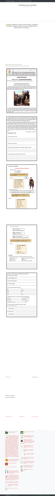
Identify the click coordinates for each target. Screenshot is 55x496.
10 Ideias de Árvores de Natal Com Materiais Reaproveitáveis (13, 432)
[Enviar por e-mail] (32, 377)
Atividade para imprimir (10, 1)
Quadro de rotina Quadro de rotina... (13, 488)
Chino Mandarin (43, 495)
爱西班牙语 (48, 495)
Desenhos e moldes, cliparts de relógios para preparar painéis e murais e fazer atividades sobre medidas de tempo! (13, 460)
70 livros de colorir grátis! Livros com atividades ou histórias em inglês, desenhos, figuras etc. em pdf (12, 482)
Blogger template (37, 495)
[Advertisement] (27, 13)
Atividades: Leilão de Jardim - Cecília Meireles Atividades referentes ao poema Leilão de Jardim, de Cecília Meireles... (28, 446)
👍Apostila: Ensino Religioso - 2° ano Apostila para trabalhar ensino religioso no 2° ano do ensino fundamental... (29, 436)
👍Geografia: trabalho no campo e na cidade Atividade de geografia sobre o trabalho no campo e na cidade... (29, 466)
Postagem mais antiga (35, 416)
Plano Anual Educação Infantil (12, 466)
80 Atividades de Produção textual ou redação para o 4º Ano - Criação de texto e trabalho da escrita (29, 458)
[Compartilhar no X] (33, 377)
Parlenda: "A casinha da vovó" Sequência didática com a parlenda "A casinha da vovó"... (29, 454)
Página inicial (22, 416)
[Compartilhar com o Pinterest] (36, 377)
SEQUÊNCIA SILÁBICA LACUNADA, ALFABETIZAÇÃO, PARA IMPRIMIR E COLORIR (13, 485)
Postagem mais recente (9, 416)
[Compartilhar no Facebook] (34, 377)
